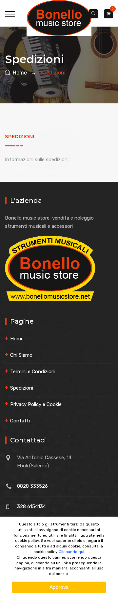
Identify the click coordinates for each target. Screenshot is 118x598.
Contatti (20, 421)
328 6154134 (31, 506)
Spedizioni (21, 388)
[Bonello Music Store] (59, 18)
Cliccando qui (71, 551)
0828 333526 (32, 486)
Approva (59, 587)
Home (18, 73)
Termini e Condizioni (32, 371)
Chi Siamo (21, 355)
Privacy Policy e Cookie (36, 404)
